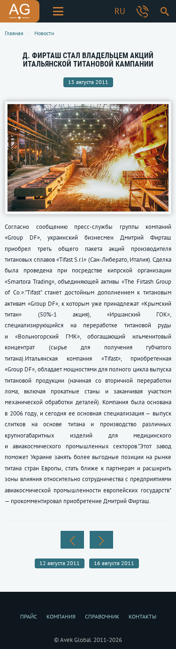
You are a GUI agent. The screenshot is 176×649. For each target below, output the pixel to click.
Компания (61, 616)
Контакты (142, 616)
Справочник (102, 616)
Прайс (28, 616)
